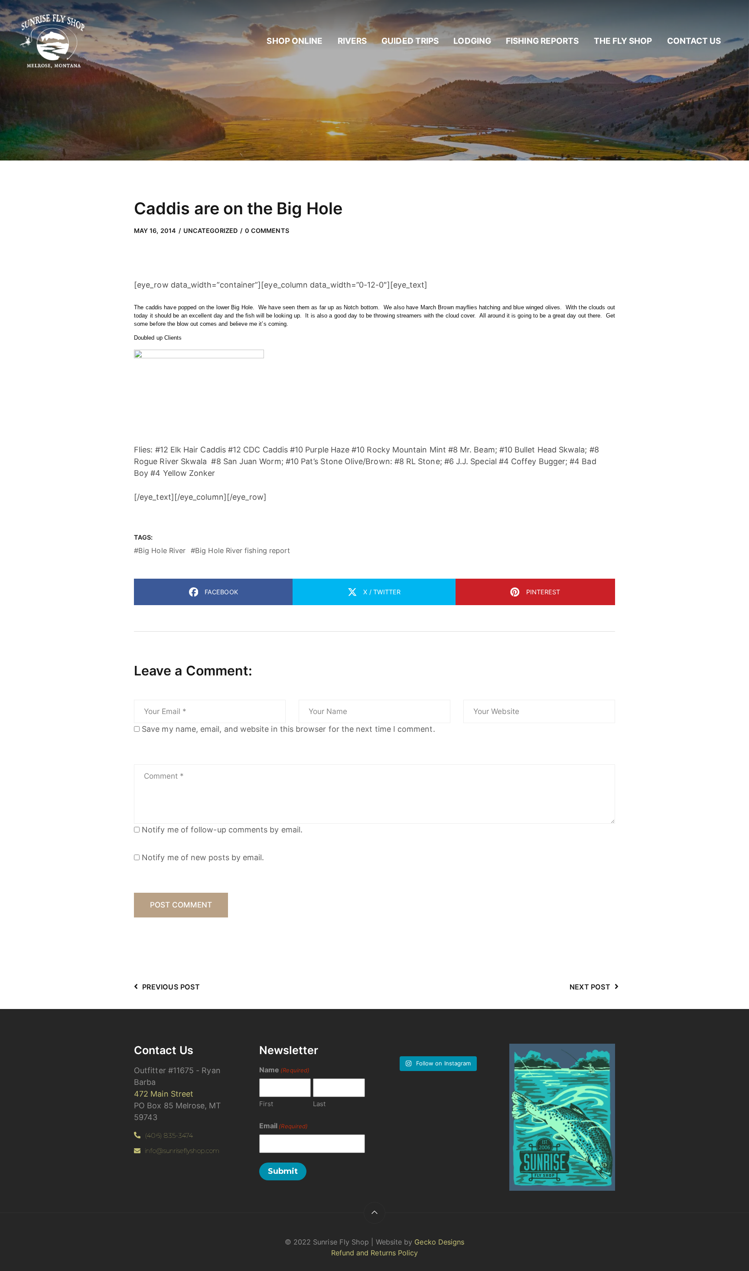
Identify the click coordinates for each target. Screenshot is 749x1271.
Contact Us (694, 41)
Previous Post (171, 987)
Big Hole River (162, 550)
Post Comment (181, 904)
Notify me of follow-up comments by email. (222, 829)
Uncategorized (210, 230)
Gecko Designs (439, 1242)
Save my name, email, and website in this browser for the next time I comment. (288, 729)
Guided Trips (410, 41)
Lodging (472, 41)
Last (319, 1104)
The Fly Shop (623, 41)
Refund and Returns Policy (374, 1252)
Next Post (590, 987)
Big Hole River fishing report (242, 550)
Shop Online (294, 41)
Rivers (352, 41)
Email (283, 1125)
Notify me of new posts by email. (203, 857)
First (266, 1104)
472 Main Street (163, 1093)
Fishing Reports (542, 41)
